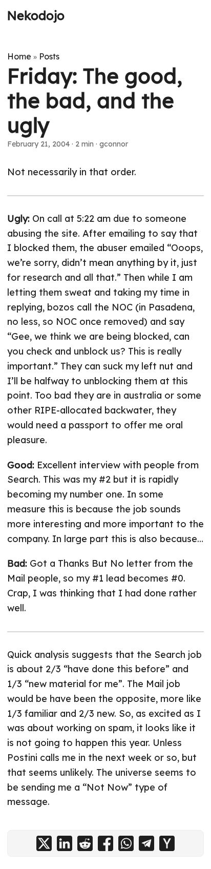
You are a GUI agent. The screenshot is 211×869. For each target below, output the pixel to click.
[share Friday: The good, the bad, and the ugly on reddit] (85, 843)
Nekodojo (36, 15)
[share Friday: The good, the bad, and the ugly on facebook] (105, 843)
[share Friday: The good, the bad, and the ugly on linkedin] (64, 843)
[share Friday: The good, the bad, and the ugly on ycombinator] (167, 843)
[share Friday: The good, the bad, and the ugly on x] (44, 843)
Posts (49, 56)
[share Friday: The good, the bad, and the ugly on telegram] (146, 843)
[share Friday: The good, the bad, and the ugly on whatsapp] (126, 843)
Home (19, 56)
